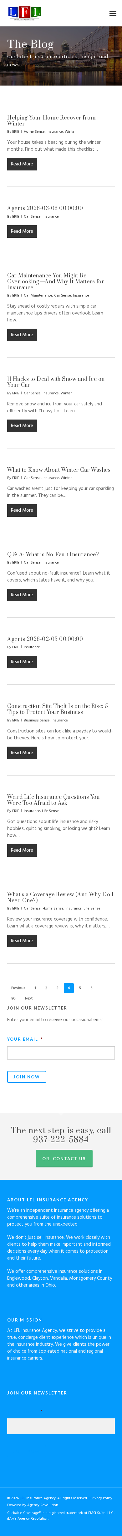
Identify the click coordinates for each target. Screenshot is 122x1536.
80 (13, 998)
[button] (112, 13)
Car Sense (32, 217)
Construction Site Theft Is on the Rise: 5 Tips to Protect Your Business (57, 709)
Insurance (55, 132)
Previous (18, 988)
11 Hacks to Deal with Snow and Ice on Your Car (56, 382)
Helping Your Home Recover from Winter (51, 120)
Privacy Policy (101, 1498)
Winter (70, 132)
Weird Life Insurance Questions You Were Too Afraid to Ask (53, 800)
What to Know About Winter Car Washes (58, 470)
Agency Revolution (42, 1505)
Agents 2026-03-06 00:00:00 (45, 208)
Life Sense (50, 811)
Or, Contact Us (64, 1158)
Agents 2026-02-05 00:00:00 (45, 639)
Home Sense (34, 132)
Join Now (26, 1076)
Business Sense (37, 720)
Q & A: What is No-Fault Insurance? (53, 554)
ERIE (15, 132)
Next (29, 998)
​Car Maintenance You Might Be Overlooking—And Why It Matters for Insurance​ (55, 281)
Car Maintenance (38, 295)
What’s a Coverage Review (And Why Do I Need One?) (60, 897)
